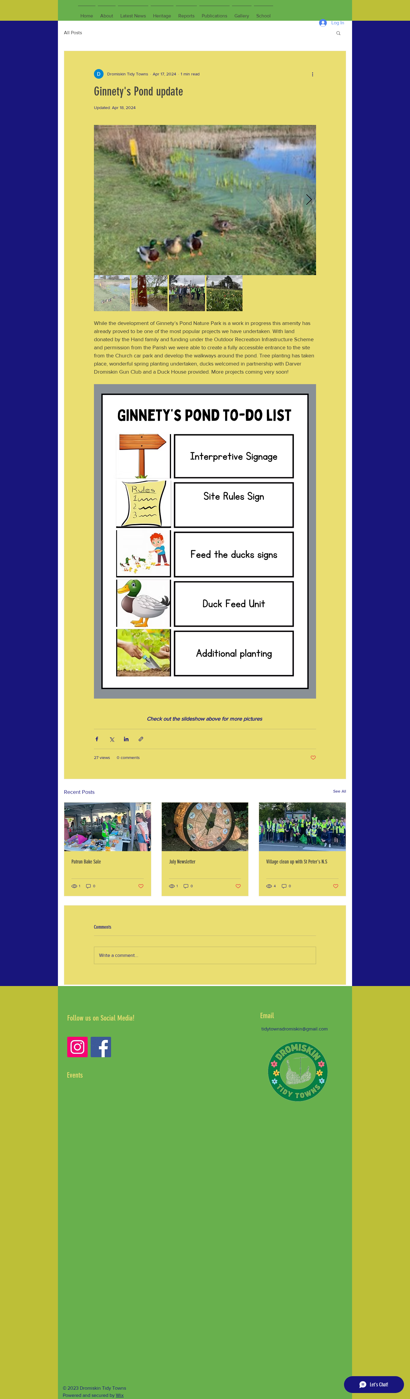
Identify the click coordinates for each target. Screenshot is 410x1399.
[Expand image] (205, 200)
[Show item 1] (112, 293)
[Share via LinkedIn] (126, 739)
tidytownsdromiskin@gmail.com (294, 1028)
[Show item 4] (225, 293)
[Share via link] (141, 739)
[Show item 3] (187, 293)
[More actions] (312, 73)
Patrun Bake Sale (86, 861)
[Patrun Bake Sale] (107, 827)
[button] (338, 32)
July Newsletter (182, 861)
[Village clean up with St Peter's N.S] (302, 827)
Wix (120, 1395)
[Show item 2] (149, 293)
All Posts (73, 32)
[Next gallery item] (309, 200)
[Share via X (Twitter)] (111, 739)
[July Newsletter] (205, 827)
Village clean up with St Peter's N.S (296, 861)
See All (339, 791)
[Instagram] (77, 1047)
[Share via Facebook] (97, 739)
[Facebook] (101, 1047)
